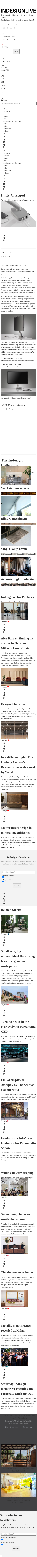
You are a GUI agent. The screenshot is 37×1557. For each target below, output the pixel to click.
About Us (5, 1415)
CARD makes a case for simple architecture (18, 1468)
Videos (5, 124)
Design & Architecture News (11, 25)
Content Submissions (16, 1415)
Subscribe (7, 128)
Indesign (4, 621)
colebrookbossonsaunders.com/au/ (13, 265)
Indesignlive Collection (8, 879)
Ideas (5, 119)
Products (6, 111)
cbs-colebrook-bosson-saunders (16, 269)
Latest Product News (8, 36)
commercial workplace (9, 271)
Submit (5, 131)
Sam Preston (7, 253)
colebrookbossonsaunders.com (12, 367)
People (5, 116)
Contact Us (13, 1418)
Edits (5, 126)
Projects (6, 114)
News (5, 109)
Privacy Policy (23, 1418)
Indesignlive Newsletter (8, 875)
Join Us (16, 51)
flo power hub (23, 271)
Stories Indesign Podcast (12, 121)
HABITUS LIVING (18, 1471)
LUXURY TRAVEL (18, 1503)
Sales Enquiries (29, 1415)
